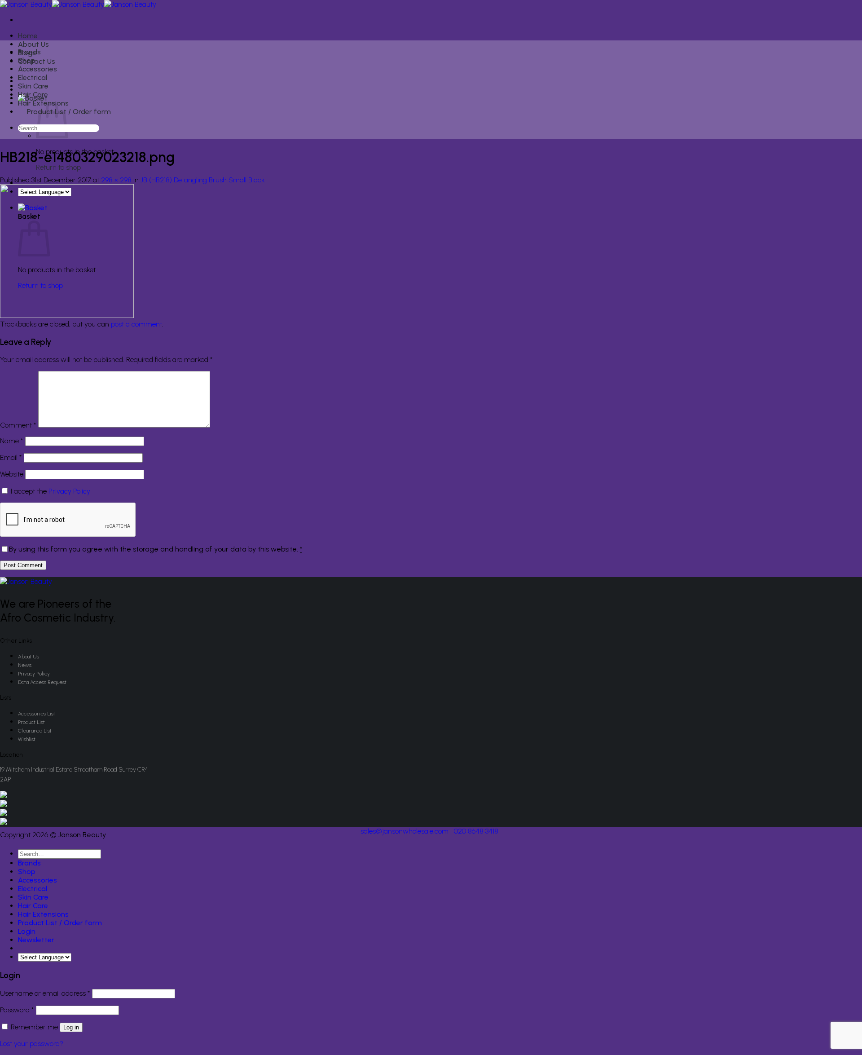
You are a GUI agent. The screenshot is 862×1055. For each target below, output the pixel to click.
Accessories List (36, 714)
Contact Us (36, 61)
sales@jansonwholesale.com (405, 831)
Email (11, 457)
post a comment (136, 324)
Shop (26, 60)
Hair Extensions (43, 914)
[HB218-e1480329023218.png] (67, 315)
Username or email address (45, 993)
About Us (33, 44)
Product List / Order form (69, 111)
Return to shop (58, 167)
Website (11, 474)
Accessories (37, 69)
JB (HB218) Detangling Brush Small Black (203, 180)
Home (28, 35)
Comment (18, 425)
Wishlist (26, 739)
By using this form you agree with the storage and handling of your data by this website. (155, 549)
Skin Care (33, 86)
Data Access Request (42, 682)
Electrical (32, 77)
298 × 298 (116, 180)
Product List (31, 722)
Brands (29, 52)
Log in (71, 1027)
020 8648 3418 (476, 831)
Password (17, 1010)
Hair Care (33, 94)
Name (11, 441)
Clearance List (35, 731)
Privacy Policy (69, 491)
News (24, 665)
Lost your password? (31, 1043)
